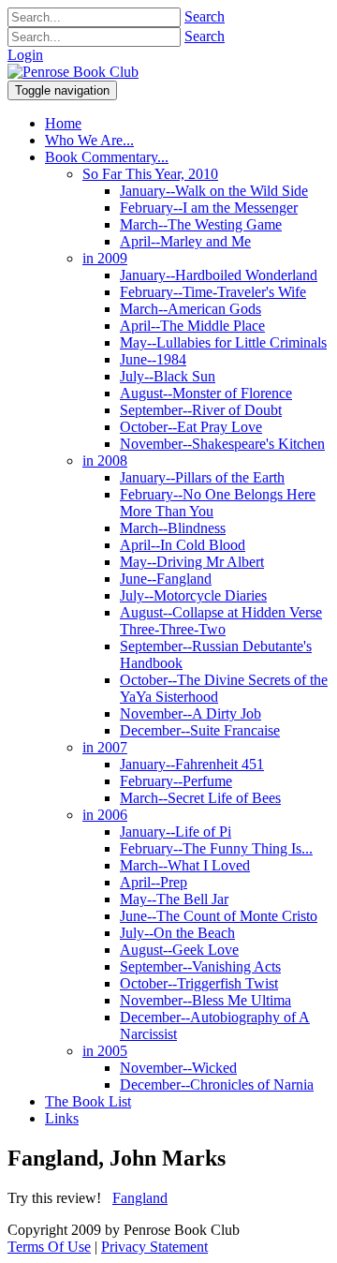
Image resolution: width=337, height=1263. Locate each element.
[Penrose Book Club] (73, 72)
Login (25, 55)
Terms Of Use (49, 1247)
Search (204, 16)
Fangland (140, 1198)
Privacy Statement (154, 1247)
